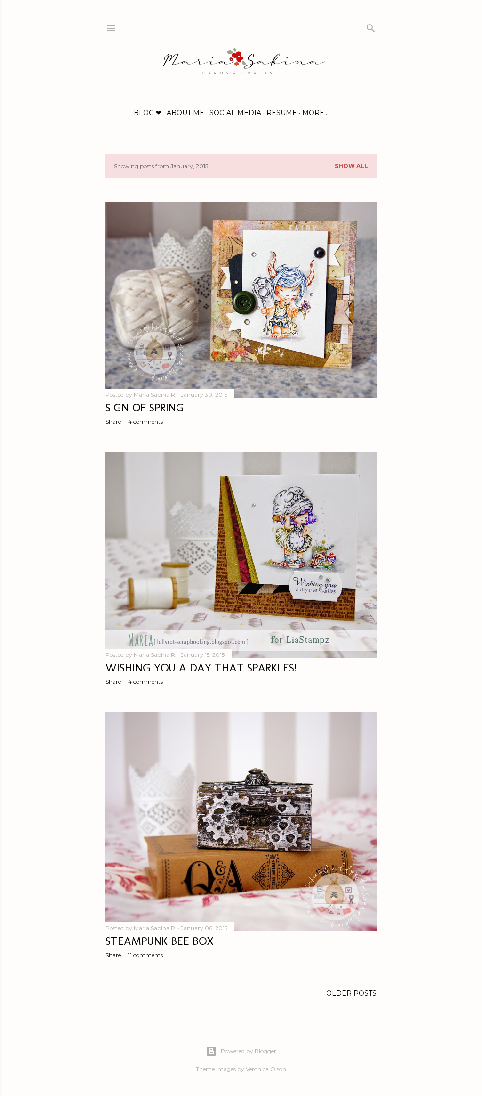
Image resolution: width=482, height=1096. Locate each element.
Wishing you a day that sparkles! (201, 667)
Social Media (235, 112)
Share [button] (113, 421)
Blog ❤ (147, 112)
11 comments (145, 954)
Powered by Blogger (248, 1051)
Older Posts (351, 993)
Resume (281, 112)
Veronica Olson (266, 1068)
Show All (351, 166)
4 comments (145, 421)
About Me (185, 112)
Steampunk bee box (159, 941)
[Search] (371, 26)
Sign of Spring (144, 407)
